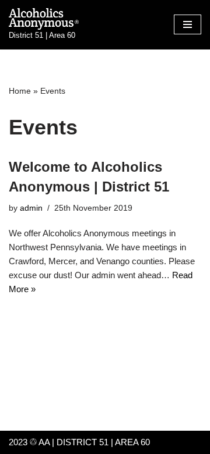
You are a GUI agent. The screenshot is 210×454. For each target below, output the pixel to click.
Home (20, 90)
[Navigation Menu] (187, 24)
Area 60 (132, 442)
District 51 (82, 442)
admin (31, 208)
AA (43, 442)
